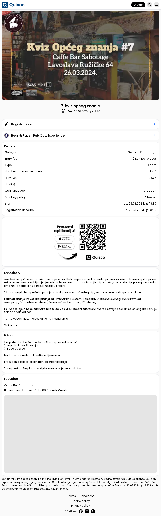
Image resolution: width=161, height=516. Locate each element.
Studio (138, 5)
